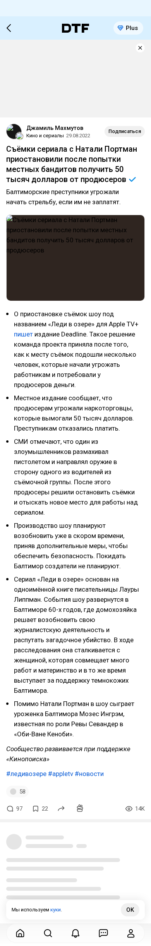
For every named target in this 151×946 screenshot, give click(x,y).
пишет (23, 334)
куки (55, 910)
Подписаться (124, 131)
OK (130, 909)
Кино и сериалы (45, 135)
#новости (89, 774)
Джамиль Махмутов (54, 127)
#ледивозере (26, 774)
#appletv (60, 774)
